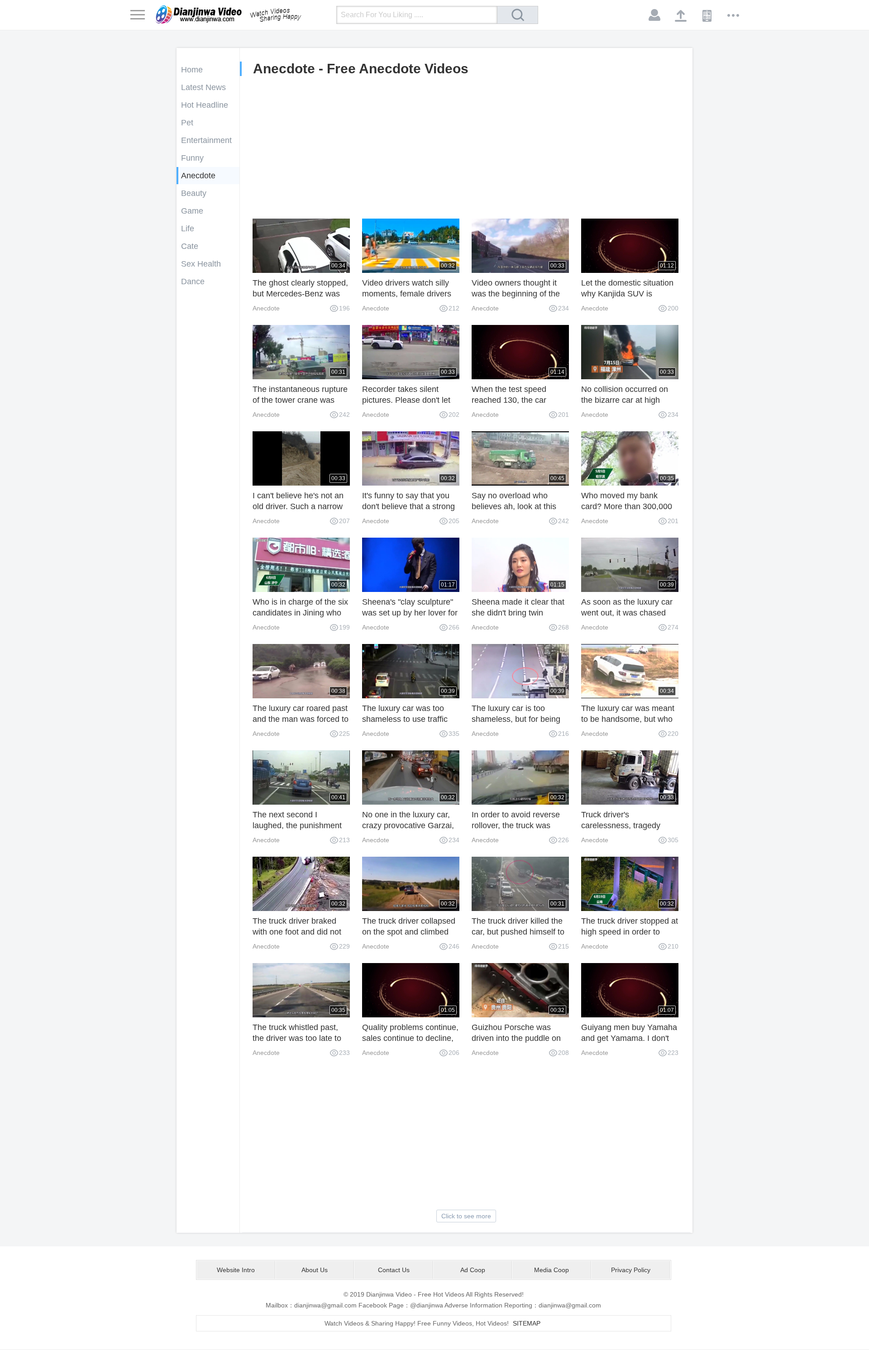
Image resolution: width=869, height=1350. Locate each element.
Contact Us (394, 1270)
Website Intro (236, 1270)
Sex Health (201, 263)
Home (192, 69)
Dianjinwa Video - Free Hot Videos (241, 14)
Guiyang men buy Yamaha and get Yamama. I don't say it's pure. (629, 1038)
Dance (193, 281)
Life (187, 228)
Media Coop (551, 1270)
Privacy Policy (630, 1270)
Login (655, 15)
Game (192, 210)
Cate (189, 246)
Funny (192, 157)
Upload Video (681, 15)
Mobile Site (707, 15)
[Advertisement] (466, 150)
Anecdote (198, 175)
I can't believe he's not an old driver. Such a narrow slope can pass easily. (298, 506)
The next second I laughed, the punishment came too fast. (297, 825)
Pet (187, 122)
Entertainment (206, 140)
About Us (314, 1270)
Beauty (193, 193)
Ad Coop (472, 1270)
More (733, 15)
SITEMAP (526, 1323)
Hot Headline (204, 105)
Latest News (203, 87)
